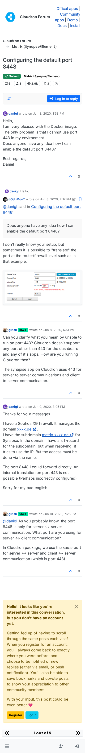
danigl (13, 113)
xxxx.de (24, 429)
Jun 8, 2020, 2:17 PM (55, 199)
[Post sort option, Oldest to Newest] (9, 98)
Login (32, 715)
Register (15, 715)
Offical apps (67, 8)
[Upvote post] (71, 176)
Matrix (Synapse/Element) (42, 76)
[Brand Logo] (10, 17)
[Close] (76, 606)
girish (12, 330)
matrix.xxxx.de (55, 434)
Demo (72, 19)
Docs (62, 25)
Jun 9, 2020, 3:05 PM (49, 407)
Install (75, 25)
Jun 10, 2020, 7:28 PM (59, 514)
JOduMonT (16, 199)
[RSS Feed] (56, 83)
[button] (7, 746)
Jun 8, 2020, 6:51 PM (59, 330)
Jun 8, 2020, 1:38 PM (48, 113)
